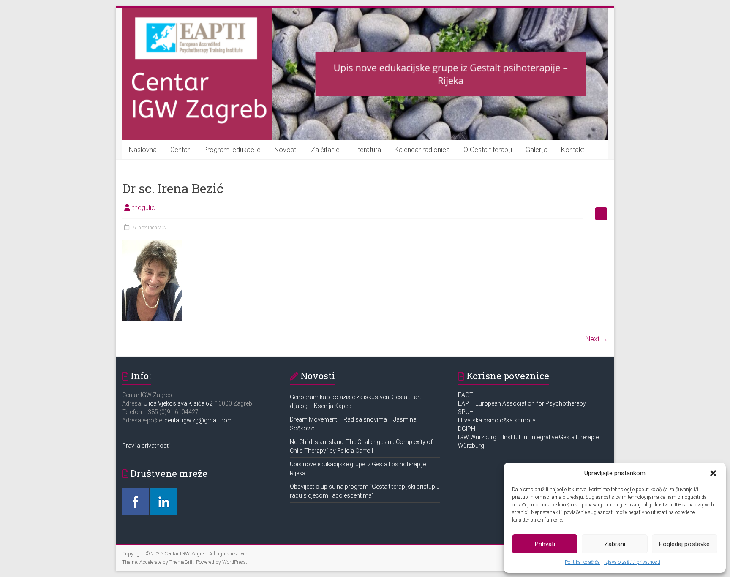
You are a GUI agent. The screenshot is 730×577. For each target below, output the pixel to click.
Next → (597, 339)
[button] (713, 473)
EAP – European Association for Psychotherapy (522, 403)
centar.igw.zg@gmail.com (198, 420)
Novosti (285, 150)
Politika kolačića (582, 562)
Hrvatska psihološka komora (497, 420)
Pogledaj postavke (684, 544)
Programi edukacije (232, 150)
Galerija (537, 150)
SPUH (466, 411)
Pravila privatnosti (146, 445)
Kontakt (572, 150)
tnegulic (143, 208)
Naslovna (143, 150)
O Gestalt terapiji (487, 150)
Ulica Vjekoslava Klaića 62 (178, 403)
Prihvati (545, 544)
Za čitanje (325, 150)
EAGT (466, 395)
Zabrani (614, 544)
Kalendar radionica (422, 150)
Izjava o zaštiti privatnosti (632, 562)
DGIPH (466, 428)
